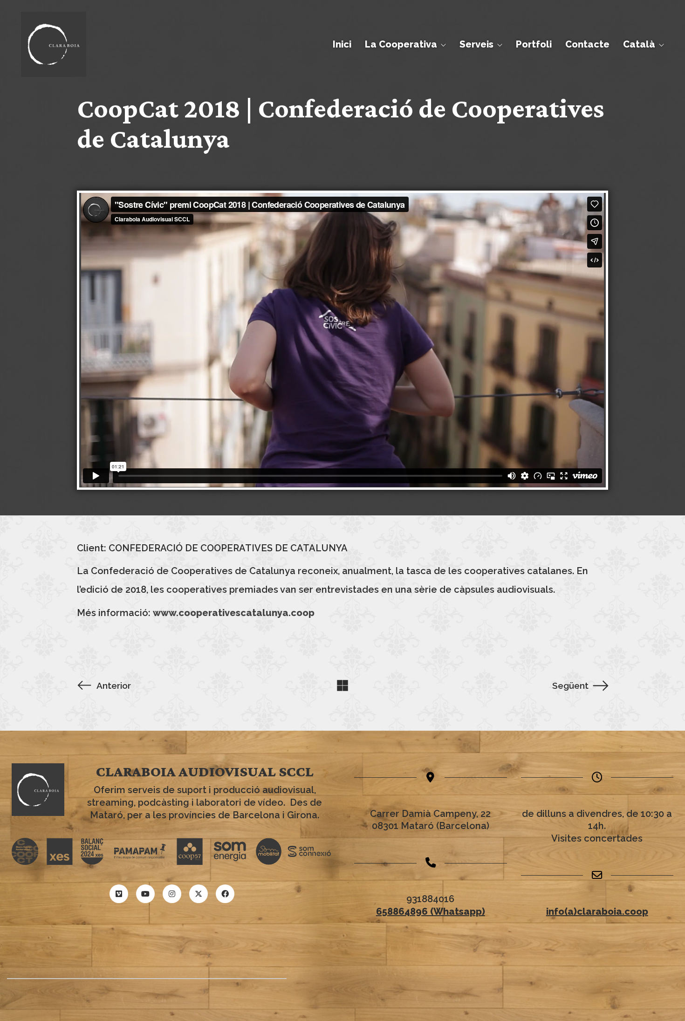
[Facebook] (225, 893)
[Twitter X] (198, 893)
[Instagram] (172, 893)
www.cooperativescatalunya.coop (234, 612)
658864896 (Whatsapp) (430, 911)
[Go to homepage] (53, 44)
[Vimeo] (119, 893)
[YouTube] (145, 893)
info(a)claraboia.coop (597, 911)
